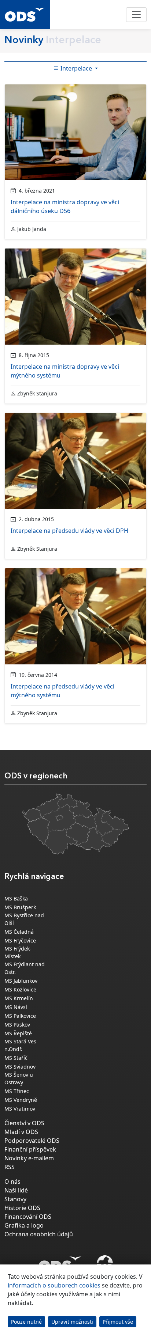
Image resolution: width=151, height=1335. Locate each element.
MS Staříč (15, 1057)
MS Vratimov (19, 1108)
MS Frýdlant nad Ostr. (24, 968)
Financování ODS (27, 1217)
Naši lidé (16, 1190)
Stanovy (15, 1199)
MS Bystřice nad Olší (24, 919)
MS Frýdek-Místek (18, 952)
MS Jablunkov (20, 980)
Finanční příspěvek (30, 1149)
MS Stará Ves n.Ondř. (20, 1045)
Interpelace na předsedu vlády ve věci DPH (69, 531)
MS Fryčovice (20, 940)
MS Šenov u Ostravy (18, 1078)
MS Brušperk (20, 907)
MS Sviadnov (20, 1066)
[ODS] (60, 1262)
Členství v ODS (24, 1123)
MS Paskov (17, 1024)
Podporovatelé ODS (31, 1141)
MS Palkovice (20, 1015)
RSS (9, 1167)
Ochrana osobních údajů (38, 1234)
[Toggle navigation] (136, 14)
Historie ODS (22, 1208)
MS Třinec (16, 1091)
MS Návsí (15, 1007)
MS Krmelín (18, 998)
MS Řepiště (18, 1033)
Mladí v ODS (21, 1132)
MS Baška (16, 898)
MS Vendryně (20, 1099)
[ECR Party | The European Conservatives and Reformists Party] (105, 1264)
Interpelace (76, 68)
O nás (12, 1181)
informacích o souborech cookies (54, 1285)
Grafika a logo (24, 1225)
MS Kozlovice (20, 989)
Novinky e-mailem (29, 1158)
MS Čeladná (19, 931)
